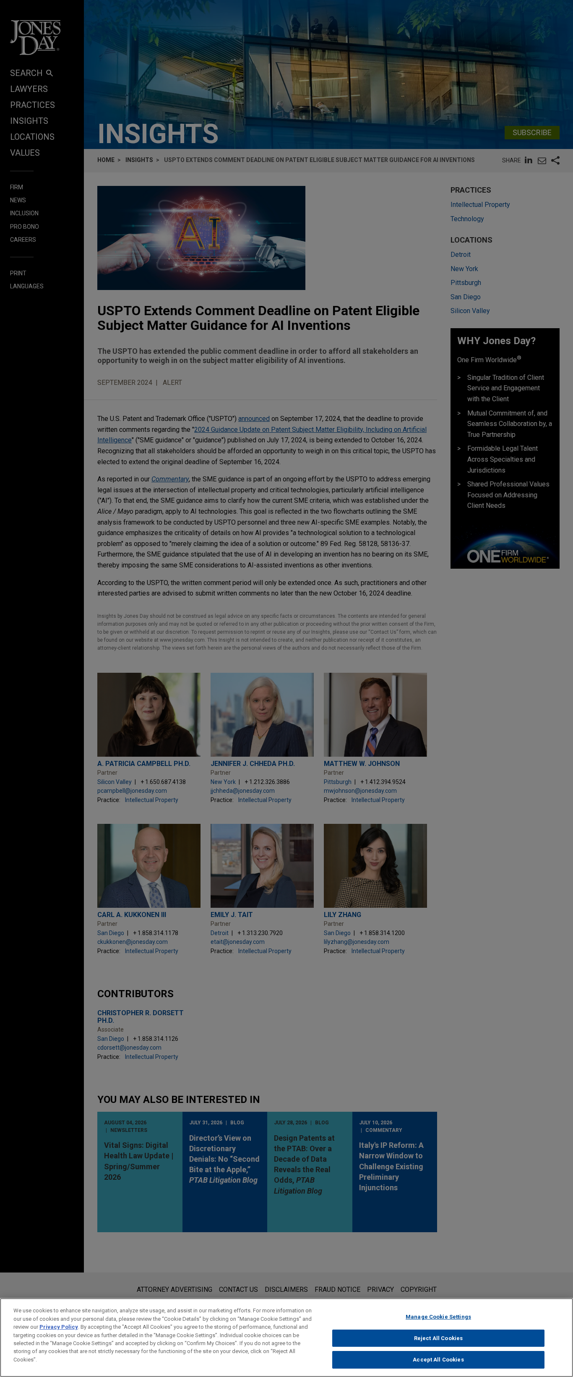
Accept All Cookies (438, 1359)
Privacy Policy (58, 1327)
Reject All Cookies (438, 1338)
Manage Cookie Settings (438, 1317)
